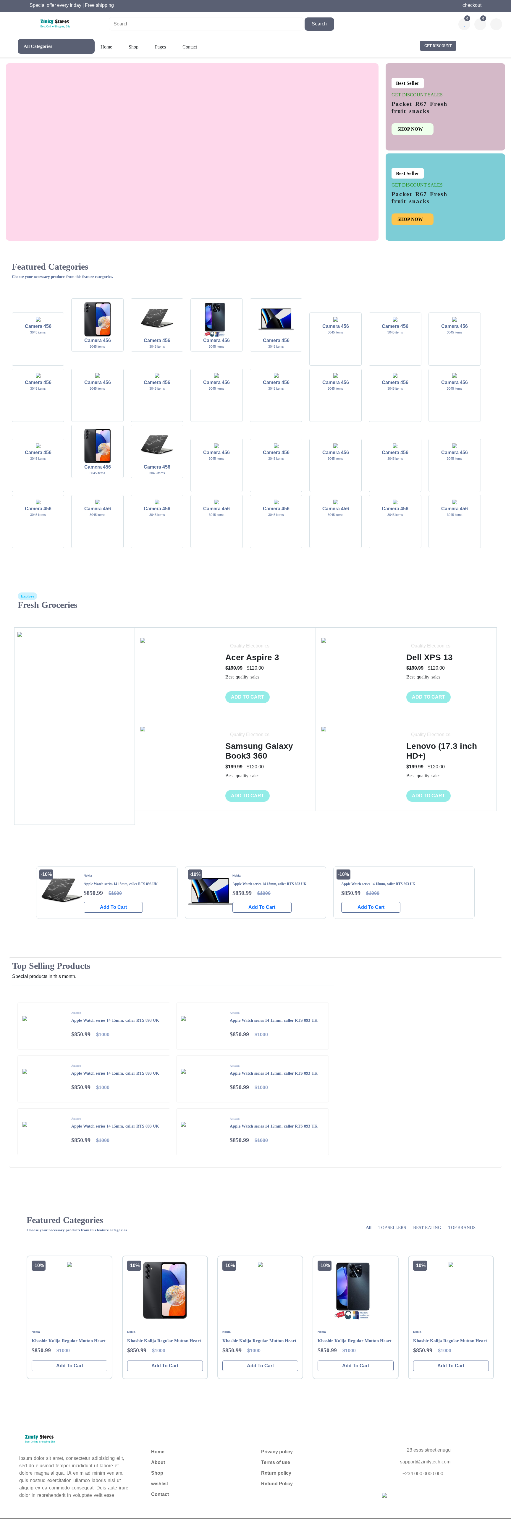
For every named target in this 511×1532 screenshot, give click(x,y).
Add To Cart (113, 907)
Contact (189, 46)
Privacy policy (277, 1451)
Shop (133, 46)
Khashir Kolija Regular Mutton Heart (69, 1340)
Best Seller (407, 83)
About (158, 1462)
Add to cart (247, 696)
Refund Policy (277, 1483)
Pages (160, 46)
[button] (491, 892)
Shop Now (410, 129)
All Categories (38, 46)
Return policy (276, 1473)
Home (106, 46)
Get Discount (438, 46)
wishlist (159, 1483)
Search (319, 23)
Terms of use (275, 1462)
